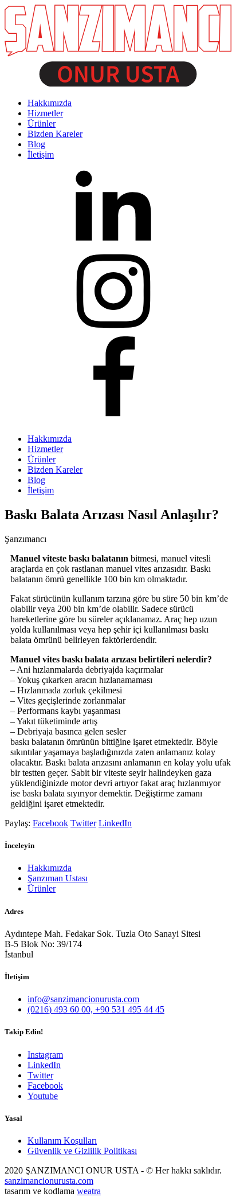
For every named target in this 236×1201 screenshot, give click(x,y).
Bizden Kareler (54, 469)
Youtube (42, 1096)
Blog (36, 480)
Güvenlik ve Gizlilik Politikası (82, 1151)
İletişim (40, 490)
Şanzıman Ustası (57, 878)
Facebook (50, 823)
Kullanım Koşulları (62, 1140)
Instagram (45, 1054)
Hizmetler (45, 449)
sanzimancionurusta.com (49, 1181)
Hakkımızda (49, 438)
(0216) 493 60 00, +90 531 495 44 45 (95, 1009)
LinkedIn (115, 823)
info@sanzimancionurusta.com (83, 999)
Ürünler (41, 459)
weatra (89, 1191)
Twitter (83, 823)
